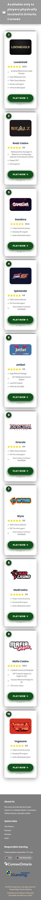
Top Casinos (9, 826)
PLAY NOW (19, 98)
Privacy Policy (14, 889)
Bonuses (7, 830)
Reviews (7, 834)
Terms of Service (26, 889)
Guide (6, 838)
